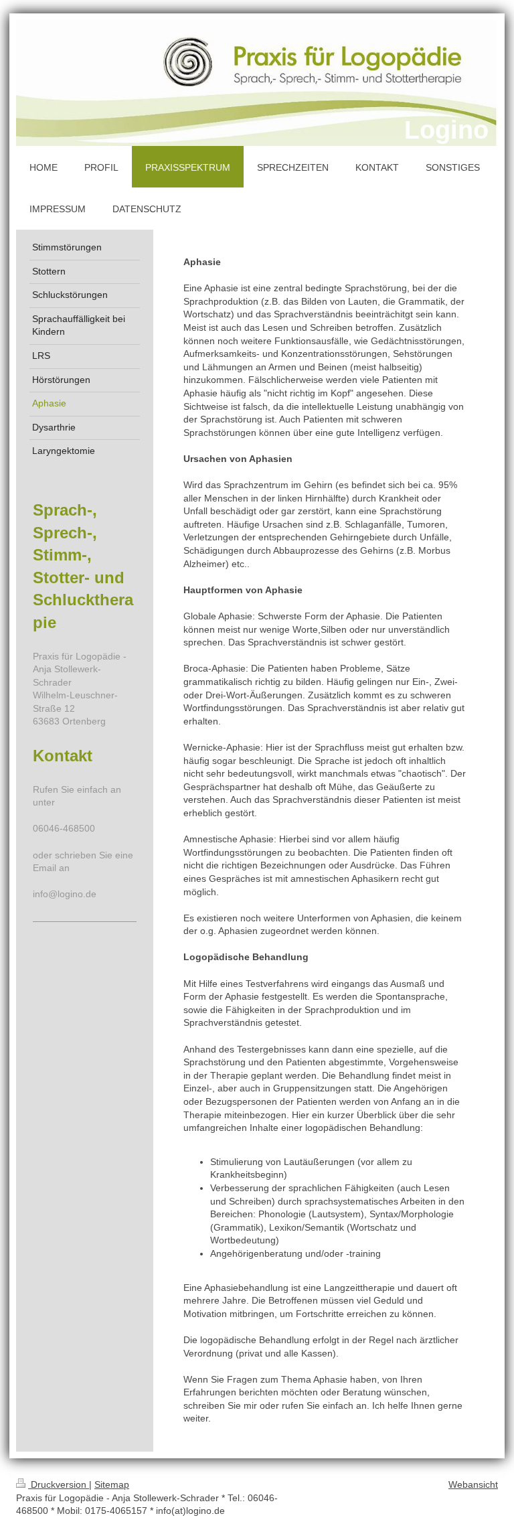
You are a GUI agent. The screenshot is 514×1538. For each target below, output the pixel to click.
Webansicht (473, 1484)
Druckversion (58, 1484)
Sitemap (111, 1484)
